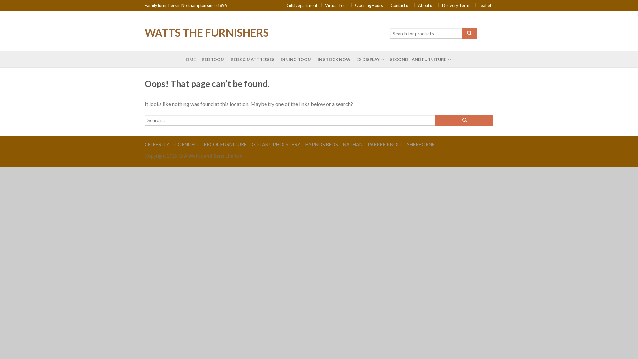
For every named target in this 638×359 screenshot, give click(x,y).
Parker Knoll (385, 144)
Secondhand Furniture (418, 59)
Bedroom (213, 59)
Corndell (186, 144)
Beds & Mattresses (253, 59)
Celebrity (157, 144)
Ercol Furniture (225, 144)
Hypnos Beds (321, 144)
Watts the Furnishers (207, 32)
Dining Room (296, 59)
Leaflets (486, 5)
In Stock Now (334, 59)
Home (189, 59)
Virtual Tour (336, 5)
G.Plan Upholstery (276, 144)
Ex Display (368, 59)
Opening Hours (369, 5)
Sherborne (421, 144)
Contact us (400, 5)
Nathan (353, 144)
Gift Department (302, 5)
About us (426, 5)
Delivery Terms (456, 5)
